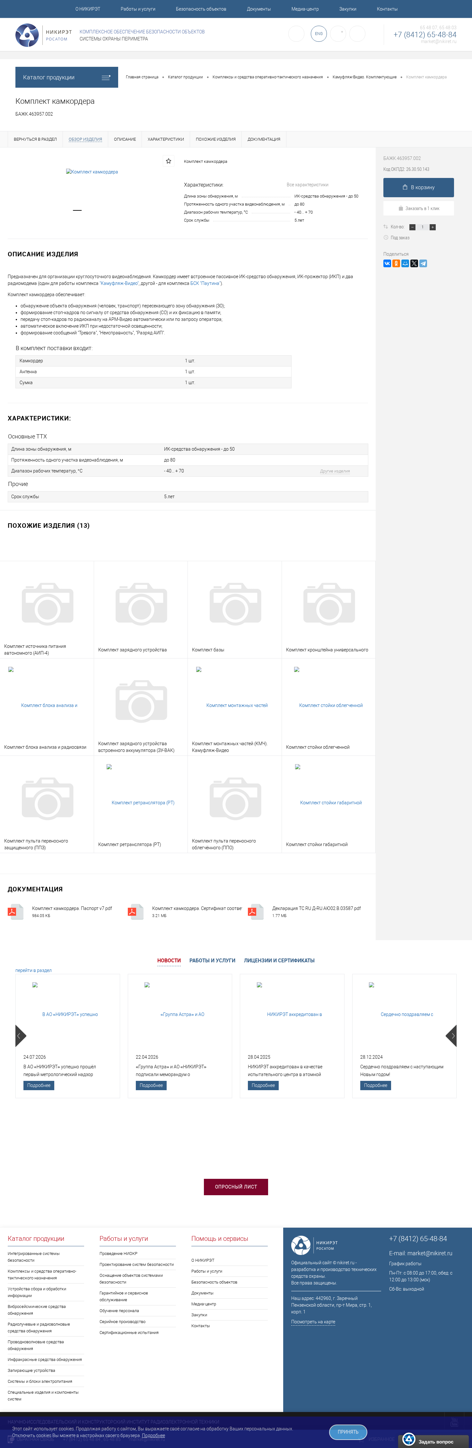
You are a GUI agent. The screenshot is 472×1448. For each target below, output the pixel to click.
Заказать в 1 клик (423, 208)
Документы (259, 9)
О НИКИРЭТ (87, 9)
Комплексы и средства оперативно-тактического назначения (42, 1274)
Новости (169, 960)
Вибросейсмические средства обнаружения (37, 1310)
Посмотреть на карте (313, 1321)
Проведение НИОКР (118, 1253)
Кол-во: (398, 226)
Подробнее (38, 1085)
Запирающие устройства (31, 1370)
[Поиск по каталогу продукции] (296, 34)
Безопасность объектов (201, 9)
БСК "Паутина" (205, 283)
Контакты (387, 9)
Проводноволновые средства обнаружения (36, 1345)
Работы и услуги (138, 9)
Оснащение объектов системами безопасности (131, 1279)
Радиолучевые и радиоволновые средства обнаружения (39, 1327)
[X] (414, 263)
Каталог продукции (48, 77)
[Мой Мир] (405, 263)
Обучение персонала (119, 1310)
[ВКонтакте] (387, 263)
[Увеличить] (92, 172)
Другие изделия (335, 471)
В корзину (423, 187)
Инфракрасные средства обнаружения (45, 1359)
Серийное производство (122, 1321)
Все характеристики (307, 184)
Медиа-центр (305, 9)
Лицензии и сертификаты (279, 960)
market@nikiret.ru (439, 41)
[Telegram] (423, 263)
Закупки (347, 9)
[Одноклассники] (396, 263)
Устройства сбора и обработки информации (37, 1292)
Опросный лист (236, 1186)
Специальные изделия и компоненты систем (43, 1395)
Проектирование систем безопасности (137, 1264)
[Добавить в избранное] (168, 161)
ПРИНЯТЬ (348, 1432)
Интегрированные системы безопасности (34, 1257)
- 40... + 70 (303, 212)
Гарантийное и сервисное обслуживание (124, 1296)
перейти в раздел (33, 970)
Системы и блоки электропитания (40, 1381)
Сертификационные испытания (129, 1332)
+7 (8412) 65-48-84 (425, 35)
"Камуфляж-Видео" (119, 283)
